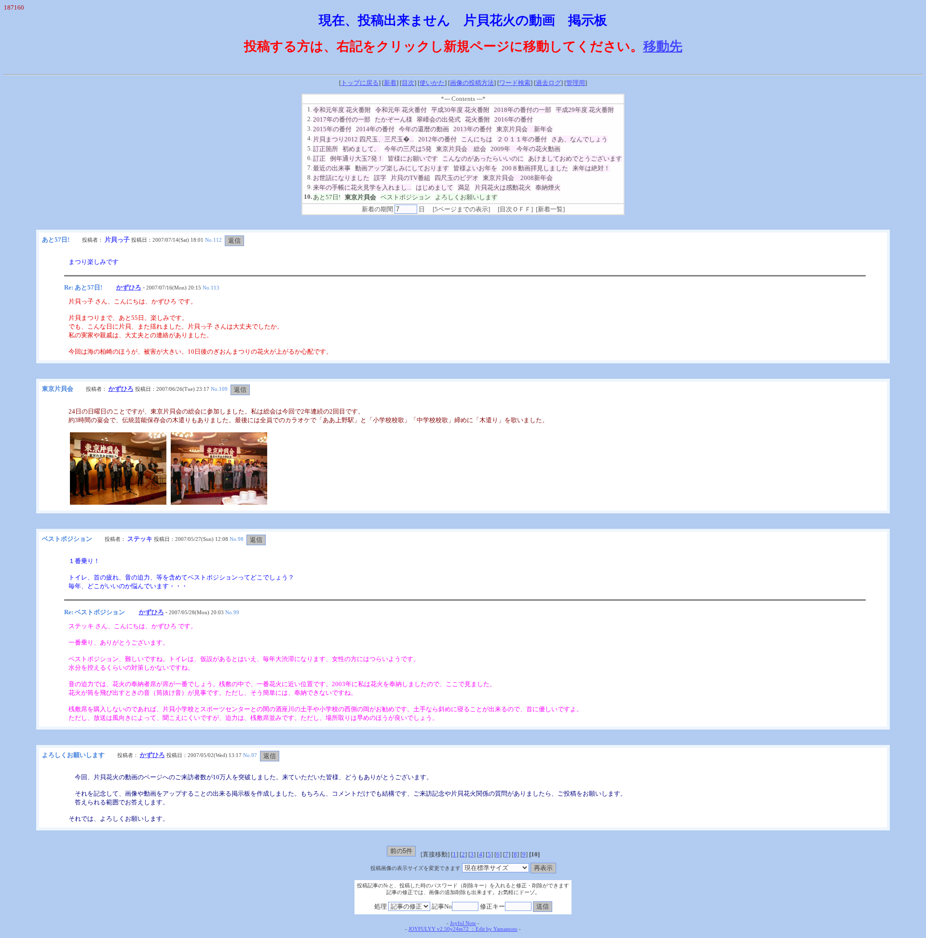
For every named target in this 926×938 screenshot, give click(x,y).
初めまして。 (361, 148)
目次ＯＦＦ (515, 209)
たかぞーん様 (393, 119)
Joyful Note (463, 923)
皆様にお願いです (413, 158)
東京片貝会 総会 (461, 148)
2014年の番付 (375, 129)
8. (309, 177)
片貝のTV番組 (410, 177)
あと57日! (326, 197)
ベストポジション (406, 197)
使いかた (432, 82)
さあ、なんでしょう (579, 139)
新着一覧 (550, 209)
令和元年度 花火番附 (342, 109)
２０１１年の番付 (522, 139)
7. (309, 167)
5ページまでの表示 (461, 209)
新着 (390, 82)
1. (309, 109)
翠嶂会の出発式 (439, 119)
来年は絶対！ (591, 168)
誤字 (380, 177)
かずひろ (128, 287)
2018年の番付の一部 (522, 109)
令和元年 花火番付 (401, 109)
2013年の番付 (472, 129)
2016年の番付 (513, 119)
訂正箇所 (325, 148)
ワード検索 (515, 82)
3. (309, 128)
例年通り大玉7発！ (356, 158)
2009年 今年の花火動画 (525, 148)
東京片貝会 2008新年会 (518, 177)
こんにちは (476, 139)
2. (309, 119)
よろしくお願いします (466, 197)
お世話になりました (341, 177)
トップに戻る (360, 82)
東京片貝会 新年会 (524, 129)
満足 (464, 187)
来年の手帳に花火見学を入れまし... (362, 187)
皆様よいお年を (475, 168)
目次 (408, 82)
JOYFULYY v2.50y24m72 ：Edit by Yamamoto (463, 929)
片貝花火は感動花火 (503, 187)
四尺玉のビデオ (456, 177)
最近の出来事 (332, 168)
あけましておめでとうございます (575, 158)
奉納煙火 (547, 187)
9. (309, 187)
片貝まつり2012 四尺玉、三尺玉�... (363, 139)
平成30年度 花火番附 (460, 109)
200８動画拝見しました (535, 168)
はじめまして (434, 187)
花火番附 (477, 119)
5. (309, 148)
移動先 (662, 46)
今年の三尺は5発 (408, 148)
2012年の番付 (437, 139)
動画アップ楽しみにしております (402, 168)
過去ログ (548, 82)
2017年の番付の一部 (341, 119)
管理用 (575, 82)
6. (309, 158)
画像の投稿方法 (472, 82)
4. (309, 138)
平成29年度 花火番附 (585, 109)
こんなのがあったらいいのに (483, 158)
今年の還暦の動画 (424, 129)
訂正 (319, 158)
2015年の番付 (332, 129)
